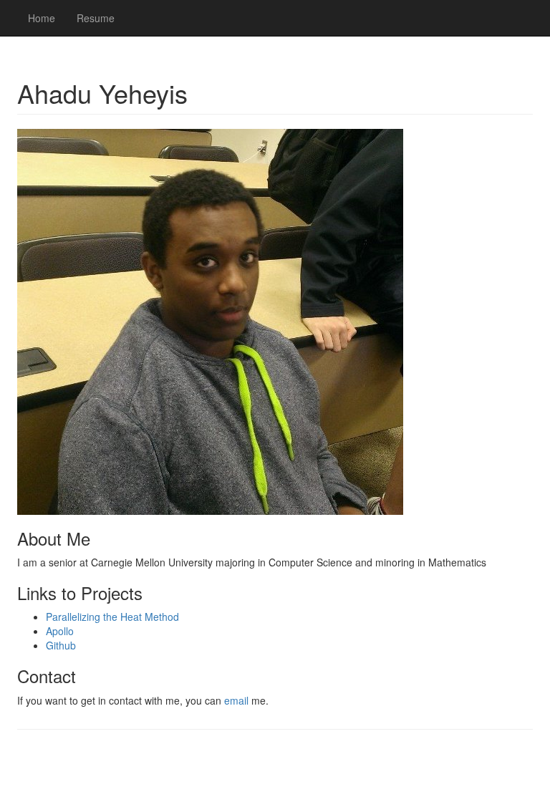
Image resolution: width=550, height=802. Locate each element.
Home (41, 18)
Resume (96, 18)
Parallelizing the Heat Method (112, 616)
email (236, 700)
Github (61, 645)
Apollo (60, 631)
